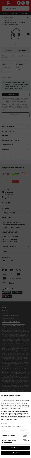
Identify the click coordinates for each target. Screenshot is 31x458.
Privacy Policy (4, 426)
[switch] (25, 436)
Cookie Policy (4, 423)
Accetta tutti (15, 448)
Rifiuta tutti (15, 453)
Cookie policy (18, 426)
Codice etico (11, 426)
